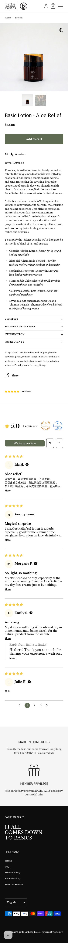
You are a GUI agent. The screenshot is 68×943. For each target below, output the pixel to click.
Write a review (24, 443)
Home (8, 17)
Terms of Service (14, 884)
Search (8, 860)
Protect (18, 17)
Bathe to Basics (32, 932)
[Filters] (50, 443)
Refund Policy (12, 878)
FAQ (7, 866)
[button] (12, 391)
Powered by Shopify (52, 932)
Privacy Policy (12, 872)
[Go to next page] (48, 705)
